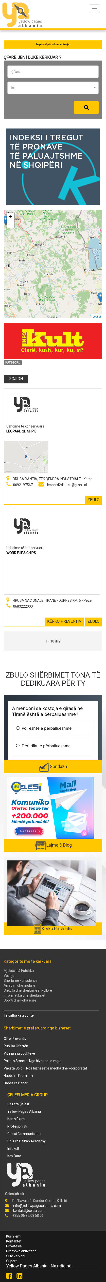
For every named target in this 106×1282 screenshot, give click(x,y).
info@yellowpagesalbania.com (37, 1206)
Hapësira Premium (18, 1076)
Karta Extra (16, 1119)
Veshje (9, 976)
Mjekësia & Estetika (19, 971)
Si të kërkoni (15, 1256)
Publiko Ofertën (16, 1046)
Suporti (12, 1261)
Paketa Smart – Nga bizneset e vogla (32, 1061)
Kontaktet (13, 1241)
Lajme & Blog (59, 845)
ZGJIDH (16, 378)
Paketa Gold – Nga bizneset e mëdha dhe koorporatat (45, 1068)
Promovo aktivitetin (21, 1251)
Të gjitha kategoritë (19, 1015)
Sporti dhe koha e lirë (20, 1000)
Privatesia (14, 1246)
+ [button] (10, 217)
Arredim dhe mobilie (19, 985)
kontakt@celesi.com (29, 1211)
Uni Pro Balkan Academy (26, 1141)
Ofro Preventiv (15, 1039)
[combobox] (53, 88)
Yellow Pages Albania (24, 1111)
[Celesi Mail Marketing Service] (50, 808)
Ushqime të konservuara (25, 426)
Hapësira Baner (16, 1083)
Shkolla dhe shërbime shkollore (28, 990)
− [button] (10, 224)
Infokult (13, 1149)
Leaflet (97, 316)
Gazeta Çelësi (18, 1104)
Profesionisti (17, 1126)
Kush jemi (13, 1236)
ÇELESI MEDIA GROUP (27, 1094)
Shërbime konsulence (20, 981)
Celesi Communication (24, 1134)
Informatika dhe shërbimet (24, 995)
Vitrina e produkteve (19, 1053)
